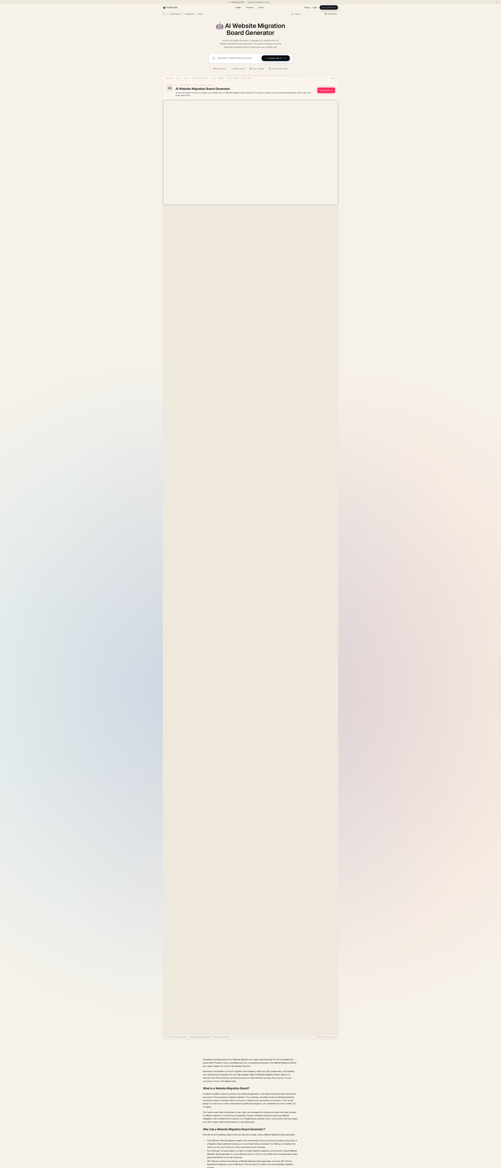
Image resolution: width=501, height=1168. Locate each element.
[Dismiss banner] (497, 2)
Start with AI (325, 90)
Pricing (307, 7)
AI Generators (175, 14)
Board (200, 14)
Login (315, 7)
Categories (189, 14)
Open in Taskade (325, 1037)
